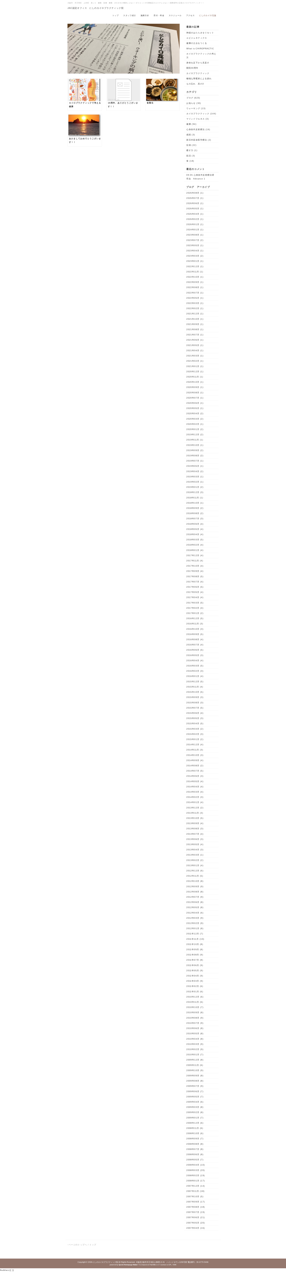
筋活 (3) (190, 155)
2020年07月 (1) (194, 398)
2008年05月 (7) (194, 1159)
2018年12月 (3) (194, 492)
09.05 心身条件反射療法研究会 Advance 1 (200, 177)
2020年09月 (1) (194, 387)
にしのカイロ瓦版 (207, 15)
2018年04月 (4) (194, 534)
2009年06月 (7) (194, 1091)
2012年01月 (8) (194, 928)
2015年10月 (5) (194, 692)
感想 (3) (190, 134)
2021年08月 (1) (194, 329)
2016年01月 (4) (194, 676)
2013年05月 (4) (194, 844)
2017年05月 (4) (194, 592)
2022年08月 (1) (194, 287)
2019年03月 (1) (194, 476)
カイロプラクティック (197, 73)
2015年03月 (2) (194, 729)
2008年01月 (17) (195, 1180)
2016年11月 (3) (194, 623)
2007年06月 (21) (195, 1217)
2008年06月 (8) (194, 1154)
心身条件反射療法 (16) (198, 129)
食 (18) (190, 161)
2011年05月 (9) (194, 970)
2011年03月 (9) (194, 981)
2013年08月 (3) (194, 828)
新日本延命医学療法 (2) (198, 140)
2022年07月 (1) (194, 293)
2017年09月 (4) (194, 571)
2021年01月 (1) (194, 366)
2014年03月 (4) (194, 792)
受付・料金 (159, 15)
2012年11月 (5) (194, 876)
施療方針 (145, 15)
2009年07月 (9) (194, 1086)
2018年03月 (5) (194, 539)
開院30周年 (192, 68)
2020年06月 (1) (194, 403)
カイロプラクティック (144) (201, 113)
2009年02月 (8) (194, 1112)
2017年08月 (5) (194, 576)
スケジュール (175, 15)
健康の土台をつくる (196, 43)
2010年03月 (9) (194, 1044)
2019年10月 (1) (194, 445)
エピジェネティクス (196, 38)
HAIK (174, 1265)
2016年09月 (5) (194, 634)
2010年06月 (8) (194, 1028)
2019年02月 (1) (194, 482)
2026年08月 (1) (194, 193)
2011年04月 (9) (194, 976)
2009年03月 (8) (194, 1107)
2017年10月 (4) (194, 566)
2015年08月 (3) (194, 702)
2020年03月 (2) (194, 419)
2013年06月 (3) (194, 839)
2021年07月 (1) (194, 334)
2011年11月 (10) (195, 939)
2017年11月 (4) (194, 560)
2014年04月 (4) (194, 786)
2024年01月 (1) (194, 229)
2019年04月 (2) (194, 471)
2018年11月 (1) (194, 497)
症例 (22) (191, 145)
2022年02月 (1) (194, 308)
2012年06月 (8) (194, 902)
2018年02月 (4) (194, 545)
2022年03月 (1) (194, 303)
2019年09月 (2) (194, 450)
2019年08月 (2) (194, 455)
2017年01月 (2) (194, 613)
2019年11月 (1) (194, 440)
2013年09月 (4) (194, 823)
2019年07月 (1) (194, 461)
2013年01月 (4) (194, 865)
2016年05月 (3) (194, 655)
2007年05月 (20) (195, 1223)
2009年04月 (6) (194, 1102)
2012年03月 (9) (194, 918)
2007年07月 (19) (195, 1212)
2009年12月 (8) (194, 1060)
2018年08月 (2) (194, 513)
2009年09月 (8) (194, 1075)
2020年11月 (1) (194, 377)
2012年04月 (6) (194, 913)
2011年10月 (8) (194, 944)
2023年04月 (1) (194, 250)
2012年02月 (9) (194, 923)
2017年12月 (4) (194, 555)
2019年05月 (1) (194, 466)
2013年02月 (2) (194, 860)
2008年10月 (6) (194, 1133)
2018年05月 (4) (194, 529)
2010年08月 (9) (194, 1018)
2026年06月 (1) (194, 203)
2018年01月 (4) (194, 550)
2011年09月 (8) (194, 949)
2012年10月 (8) (194, 881)
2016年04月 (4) (194, 660)
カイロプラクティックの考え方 (201, 56)
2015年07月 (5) (194, 708)
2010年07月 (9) (194, 1023)
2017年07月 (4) (194, 581)
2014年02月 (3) (194, 797)
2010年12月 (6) (194, 997)
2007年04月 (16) (195, 1228)
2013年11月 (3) (194, 813)
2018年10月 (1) (194, 503)
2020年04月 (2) (194, 413)
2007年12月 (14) (195, 1186)
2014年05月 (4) (194, 781)
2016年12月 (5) (194, 618)
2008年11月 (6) (194, 1128)
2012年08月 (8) (194, 891)
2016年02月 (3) (194, 671)
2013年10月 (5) (194, 818)
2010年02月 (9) (194, 1049)
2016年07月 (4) (194, 644)
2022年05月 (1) (194, 298)
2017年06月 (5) (194, 587)
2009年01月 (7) (194, 1117)
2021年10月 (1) (194, 319)
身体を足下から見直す (197, 62)
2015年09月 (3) (194, 697)
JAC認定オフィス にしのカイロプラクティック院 (95, 8)
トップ (115, 15)
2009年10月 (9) (194, 1070)
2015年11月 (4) (194, 687)
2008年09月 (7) (194, 1138)
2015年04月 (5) (194, 723)
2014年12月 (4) (194, 744)
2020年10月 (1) (194, 382)
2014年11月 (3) (194, 750)
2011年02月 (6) (194, 986)
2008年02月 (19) (195, 1175)
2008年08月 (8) (194, 1144)
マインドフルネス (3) (197, 119)
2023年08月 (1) (194, 235)
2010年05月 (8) (194, 1033)
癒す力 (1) (191, 150)
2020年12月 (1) (194, 371)
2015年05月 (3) (194, 718)
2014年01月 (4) (194, 802)
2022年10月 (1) (194, 277)
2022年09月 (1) (194, 282)
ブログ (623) (193, 98)
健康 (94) (191, 124)
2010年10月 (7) (194, 1007)
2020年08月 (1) (194, 392)
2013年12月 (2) (194, 807)
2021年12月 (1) (194, 313)
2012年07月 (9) (194, 897)
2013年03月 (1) (194, 855)
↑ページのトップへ (77, 1244)
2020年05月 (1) (194, 408)
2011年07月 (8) (194, 960)
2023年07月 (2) (194, 240)
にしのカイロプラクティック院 (105, 1262)
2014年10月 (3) (194, 755)
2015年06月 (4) (194, 713)
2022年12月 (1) (194, 266)
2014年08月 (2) (194, 765)
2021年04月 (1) (194, 350)
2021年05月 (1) (194, 345)
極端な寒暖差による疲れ (199, 78)
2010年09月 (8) (194, 1012)
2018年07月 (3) (194, 518)
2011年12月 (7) (194, 933)
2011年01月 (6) (194, 991)
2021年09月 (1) (194, 324)
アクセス (190, 15)
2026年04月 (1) (194, 214)
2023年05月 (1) (194, 245)
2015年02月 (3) (194, 734)
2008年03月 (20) (195, 1170)
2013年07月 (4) (194, 834)
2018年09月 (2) (194, 508)
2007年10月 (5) (194, 1196)
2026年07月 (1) (194, 198)
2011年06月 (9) (194, 965)
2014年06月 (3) (194, 776)
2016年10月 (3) (194, 629)
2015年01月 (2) (194, 739)
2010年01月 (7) (194, 1054)
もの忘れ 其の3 (195, 84)
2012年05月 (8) (194, 907)
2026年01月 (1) (194, 224)
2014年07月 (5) (194, 771)
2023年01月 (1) (194, 261)
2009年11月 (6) (194, 1065)
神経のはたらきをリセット (200, 32)
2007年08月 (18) (195, 1207)
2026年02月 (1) (194, 219)
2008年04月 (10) (195, 1165)
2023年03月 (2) (194, 256)
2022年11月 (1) (194, 271)
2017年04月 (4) (194, 597)
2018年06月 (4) (194, 524)
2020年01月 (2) (194, 429)
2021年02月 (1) (194, 361)
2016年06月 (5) (194, 650)
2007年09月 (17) (195, 1202)
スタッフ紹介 (129, 15)
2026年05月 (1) (194, 208)
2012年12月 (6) (194, 870)
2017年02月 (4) (194, 608)
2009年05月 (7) (194, 1096)
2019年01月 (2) (194, 487)
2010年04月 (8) (194, 1039)
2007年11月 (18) (195, 1191)
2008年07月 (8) (194, 1149)
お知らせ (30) (193, 103)
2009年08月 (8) (194, 1081)
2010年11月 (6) (194, 1002)
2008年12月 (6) (194, 1123)
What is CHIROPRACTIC (200, 48)
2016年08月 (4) (194, 639)
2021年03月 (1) (194, 355)
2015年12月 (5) (194, 681)
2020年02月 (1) (194, 424)
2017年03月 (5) (194, 603)
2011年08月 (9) (194, 954)
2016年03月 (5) (194, 666)
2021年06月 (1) (194, 340)
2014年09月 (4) (194, 760)
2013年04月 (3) (194, 849)
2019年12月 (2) (194, 434)
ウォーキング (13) (196, 108)
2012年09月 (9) (194, 886)
